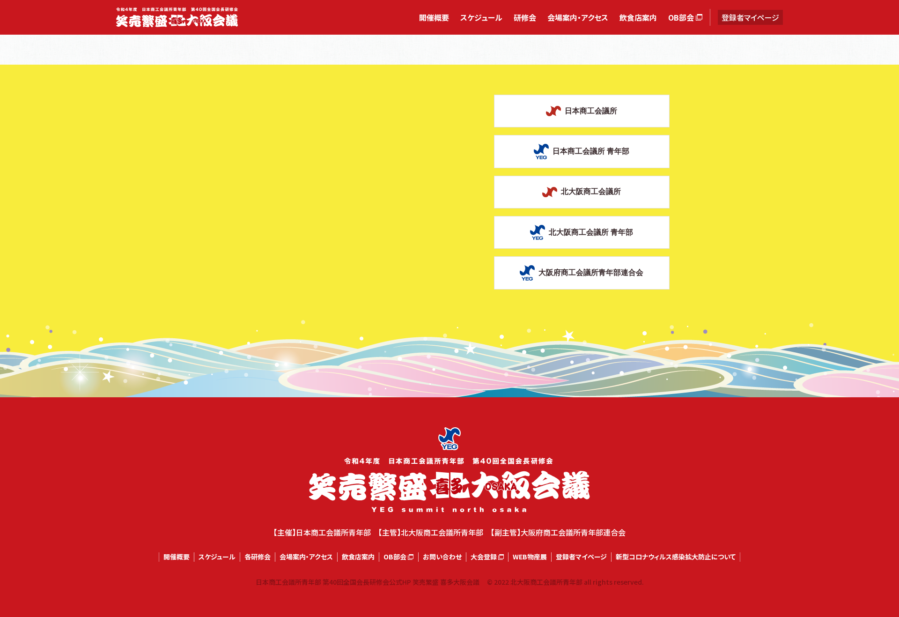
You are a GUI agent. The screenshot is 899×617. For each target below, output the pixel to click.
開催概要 (434, 17)
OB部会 (681, 17)
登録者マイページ (750, 17)
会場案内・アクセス (577, 17)
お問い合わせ (442, 556)
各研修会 (257, 556)
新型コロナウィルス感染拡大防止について (676, 556)
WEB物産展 (530, 556)
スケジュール (481, 17)
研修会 (525, 17)
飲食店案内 (638, 17)
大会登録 (484, 556)
